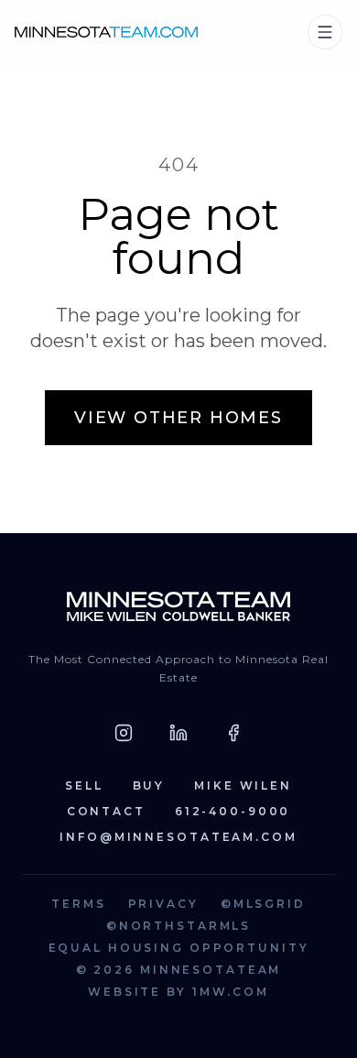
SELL (84, 785)
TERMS (78, 904)
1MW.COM (230, 991)
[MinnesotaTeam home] (106, 32)
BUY (149, 785)
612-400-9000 (233, 811)
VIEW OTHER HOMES (178, 418)
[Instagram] (123, 732)
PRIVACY (163, 904)
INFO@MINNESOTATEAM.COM (178, 837)
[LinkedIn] (178, 732)
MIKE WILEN (243, 785)
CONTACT (106, 811)
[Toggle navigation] (325, 32)
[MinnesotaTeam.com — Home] (178, 606)
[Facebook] (233, 732)
